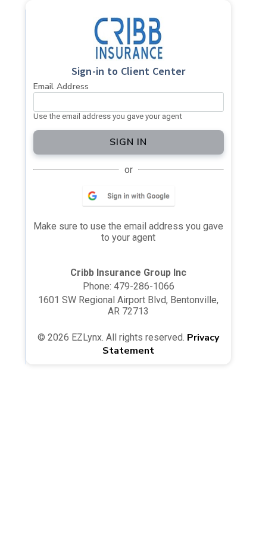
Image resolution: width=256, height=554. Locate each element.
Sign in (128, 142)
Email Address (61, 86)
